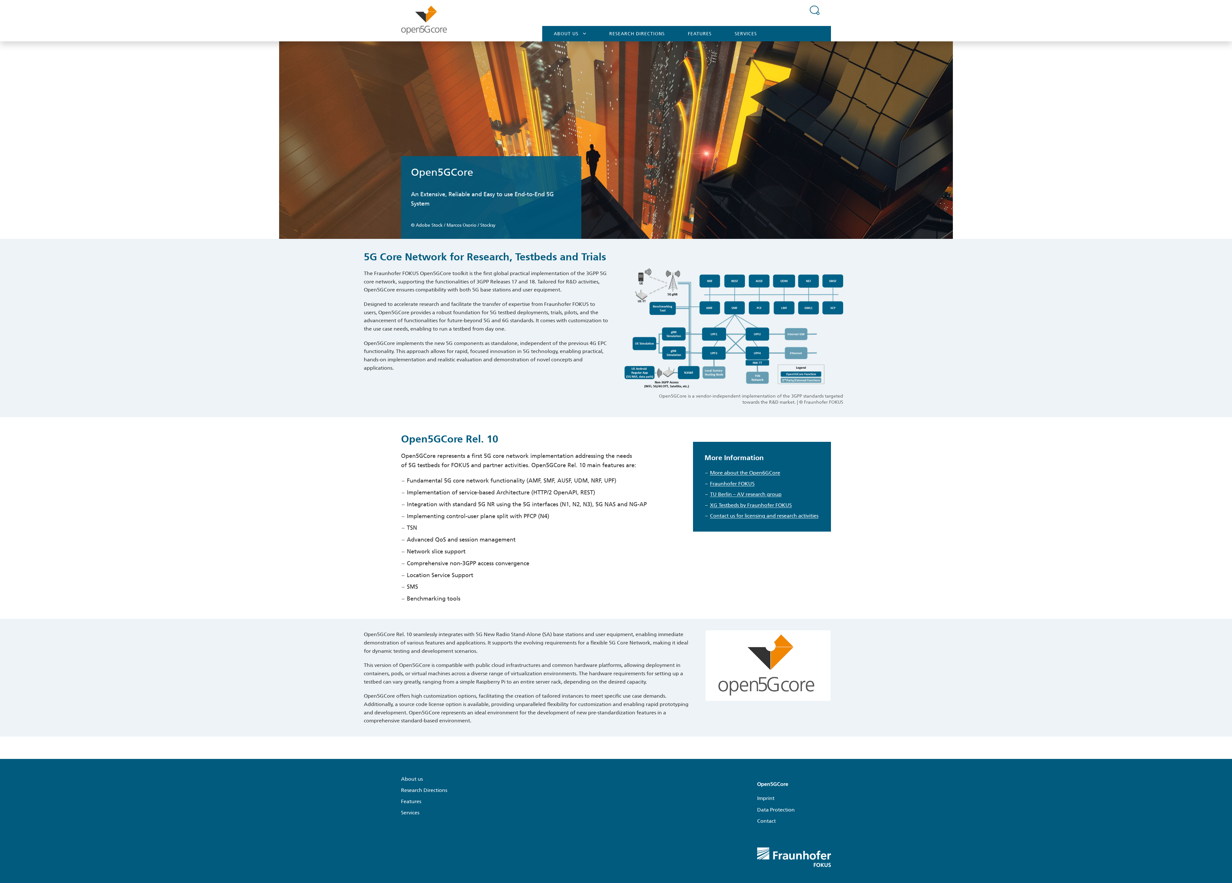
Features (700, 34)
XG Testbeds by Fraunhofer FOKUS (751, 505)
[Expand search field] (814, 10)
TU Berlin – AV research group (746, 494)
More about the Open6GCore (745, 473)
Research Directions (637, 34)
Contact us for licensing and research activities (764, 516)
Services (746, 34)
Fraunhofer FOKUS (732, 484)
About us (566, 34)
